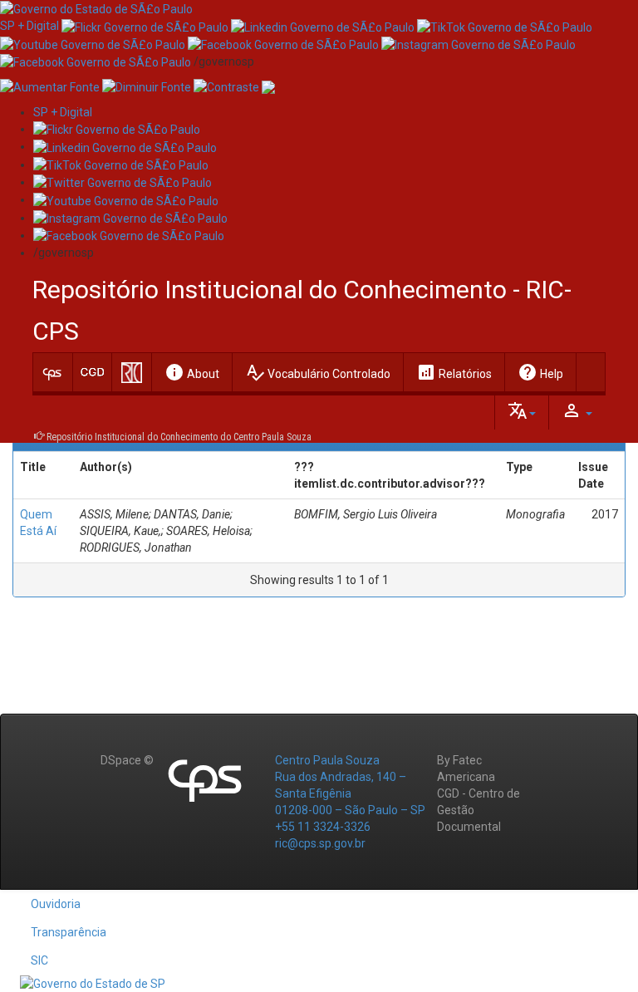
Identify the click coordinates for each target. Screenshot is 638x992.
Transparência (68, 932)
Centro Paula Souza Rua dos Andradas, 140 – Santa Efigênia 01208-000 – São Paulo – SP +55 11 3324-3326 (350, 793)
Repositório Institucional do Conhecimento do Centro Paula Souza (179, 437)
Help (540, 372)
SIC (39, 960)
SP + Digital (29, 25)
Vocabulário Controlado (317, 372)
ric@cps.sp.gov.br (320, 843)
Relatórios (454, 372)
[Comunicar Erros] (268, 86)
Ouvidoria (56, 904)
